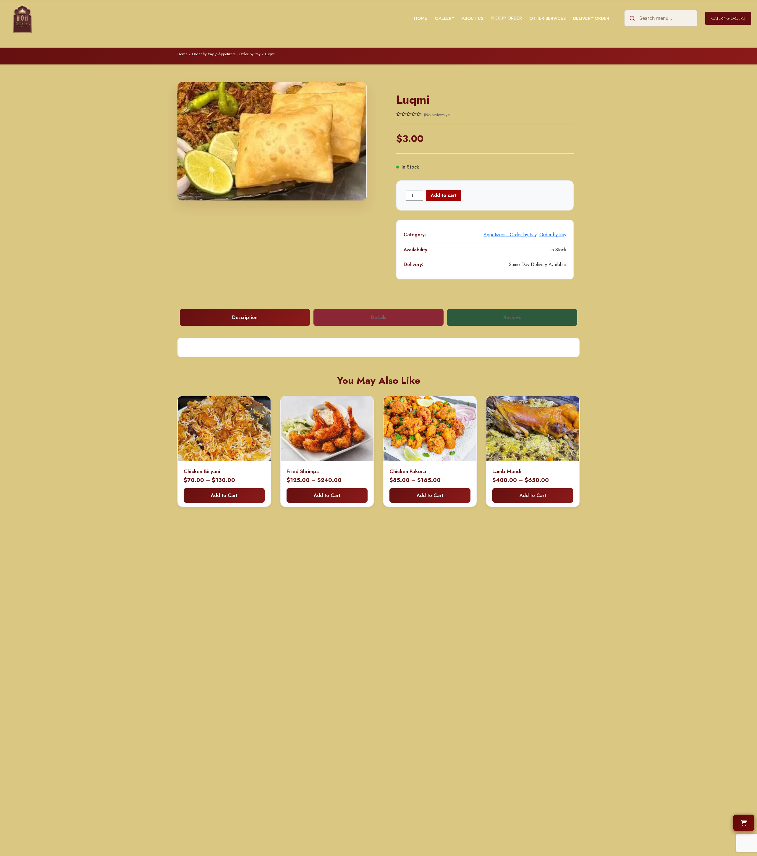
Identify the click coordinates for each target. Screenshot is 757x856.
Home (420, 18)
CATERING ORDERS (728, 18)
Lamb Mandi (506, 471)
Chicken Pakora (407, 471)
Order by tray (203, 54)
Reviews (512, 317)
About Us (472, 18)
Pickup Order (506, 18)
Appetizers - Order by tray (239, 54)
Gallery (444, 18)
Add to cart (444, 195)
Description (245, 317)
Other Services (547, 18)
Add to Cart (224, 495)
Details (378, 317)
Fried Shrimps (303, 471)
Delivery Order (591, 18)
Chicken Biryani (202, 471)
